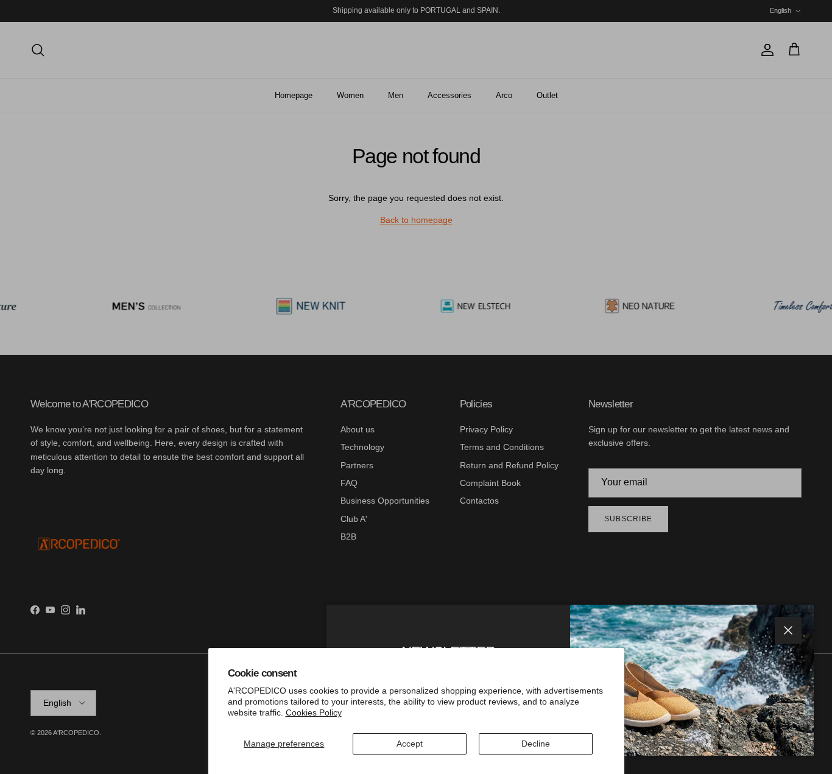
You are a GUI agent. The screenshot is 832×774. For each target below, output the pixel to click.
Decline (535, 743)
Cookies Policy (314, 712)
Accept (410, 743)
